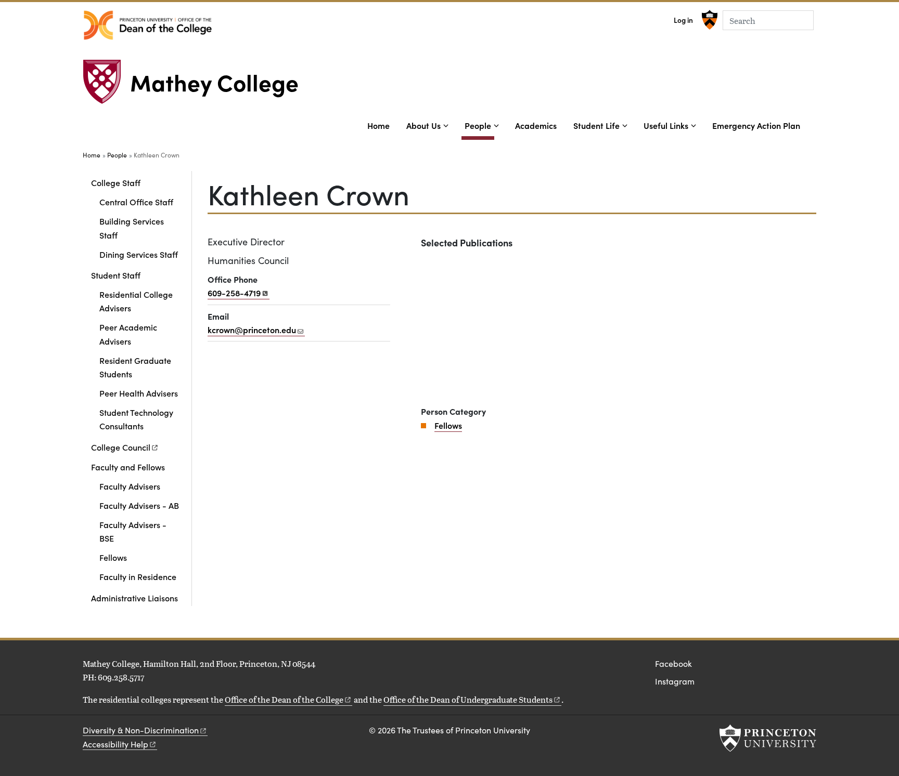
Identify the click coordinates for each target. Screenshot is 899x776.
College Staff (115, 182)
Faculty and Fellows (128, 466)
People (479, 125)
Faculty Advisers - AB (139, 505)
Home (378, 125)
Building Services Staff (131, 227)
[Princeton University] (708, 20)
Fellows (113, 557)
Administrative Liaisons (134, 597)
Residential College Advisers (136, 300)
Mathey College (214, 81)
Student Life (596, 125)
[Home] (106, 86)
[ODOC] (148, 25)
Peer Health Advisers (138, 393)
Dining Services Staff (138, 254)
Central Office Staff (136, 201)
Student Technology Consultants (136, 418)
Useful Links (666, 125)
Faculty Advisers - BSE (132, 531)
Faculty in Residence (137, 576)
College (120, 447)
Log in (683, 20)
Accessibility (115, 744)
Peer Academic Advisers (128, 333)
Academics (536, 125)
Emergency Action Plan (756, 125)
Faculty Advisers (129, 486)
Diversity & (141, 730)
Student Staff (115, 275)
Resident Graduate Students (135, 366)
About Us (423, 125)
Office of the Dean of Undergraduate (468, 699)
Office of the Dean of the (284, 699)
